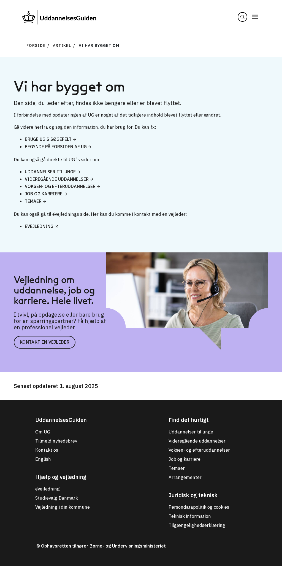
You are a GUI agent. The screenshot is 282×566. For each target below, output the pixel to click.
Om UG (42, 432)
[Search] (242, 17)
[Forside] (59, 17)
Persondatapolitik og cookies (199, 507)
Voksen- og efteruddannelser (60, 186)
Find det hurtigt (189, 420)
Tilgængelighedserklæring (197, 525)
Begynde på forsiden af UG (56, 146)
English (43, 459)
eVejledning (39, 226)
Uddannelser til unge (50, 171)
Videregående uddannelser (57, 179)
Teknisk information (190, 516)
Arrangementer (185, 477)
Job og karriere (44, 193)
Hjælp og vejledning (60, 477)
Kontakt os (46, 450)
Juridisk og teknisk (193, 495)
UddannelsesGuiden (61, 420)
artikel (62, 45)
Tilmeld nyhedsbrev (56, 441)
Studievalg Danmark (56, 498)
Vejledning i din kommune (62, 507)
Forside (35, 45)
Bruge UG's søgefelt (48, 139)
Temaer (33, 201)
